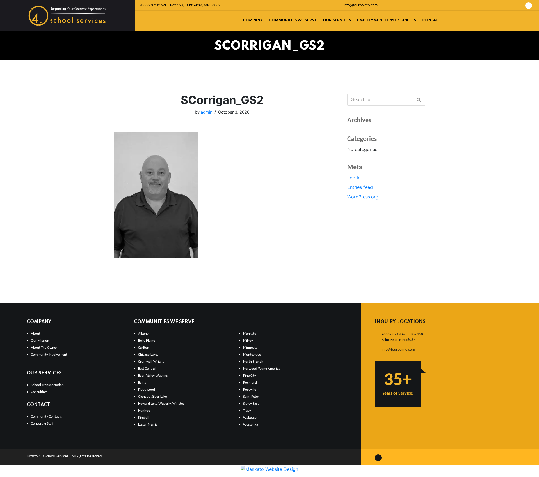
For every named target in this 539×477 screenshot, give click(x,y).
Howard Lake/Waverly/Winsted (161, 404)
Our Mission (40, 340)
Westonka (250, 425)
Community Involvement (49, 354)
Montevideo (252, 354)
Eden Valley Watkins (153, 376)
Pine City (249, 376)
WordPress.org (362, 197)
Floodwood (146, 390)
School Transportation (47, 385)
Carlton (143, 347)
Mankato (249, 333)
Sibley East (251, 404)
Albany (143, 333)
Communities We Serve (293, 20)
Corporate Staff (42, 423)
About (35, 333)
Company (253, 20)
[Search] (419, 100)
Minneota (250, 347)
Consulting (39, 392)
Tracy (247, 411)
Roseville (249, 390)
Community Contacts (46, 416)
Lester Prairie (147, 425)
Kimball (143, 418)
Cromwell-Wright (151, 361)
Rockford (250, 383)
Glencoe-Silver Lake (152, 397)
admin (206, 112)
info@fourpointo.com (360, 5)
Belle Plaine (146, 340)
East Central (147, 369)
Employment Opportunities (386, 20)
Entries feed (360, 187)
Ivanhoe (144, 411)
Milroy (248, 340)
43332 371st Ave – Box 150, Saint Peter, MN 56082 (180, 5)
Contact (431, 20)
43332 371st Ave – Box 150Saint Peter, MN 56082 (402, 337)
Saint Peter (251, 397)
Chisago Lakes (148, 354)
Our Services (337, 20)
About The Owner (44, 347)
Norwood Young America (261, 369)
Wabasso (250, 418)
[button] (419, 100)
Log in (353, 177)
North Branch (253, 361)
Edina (142, 383)
